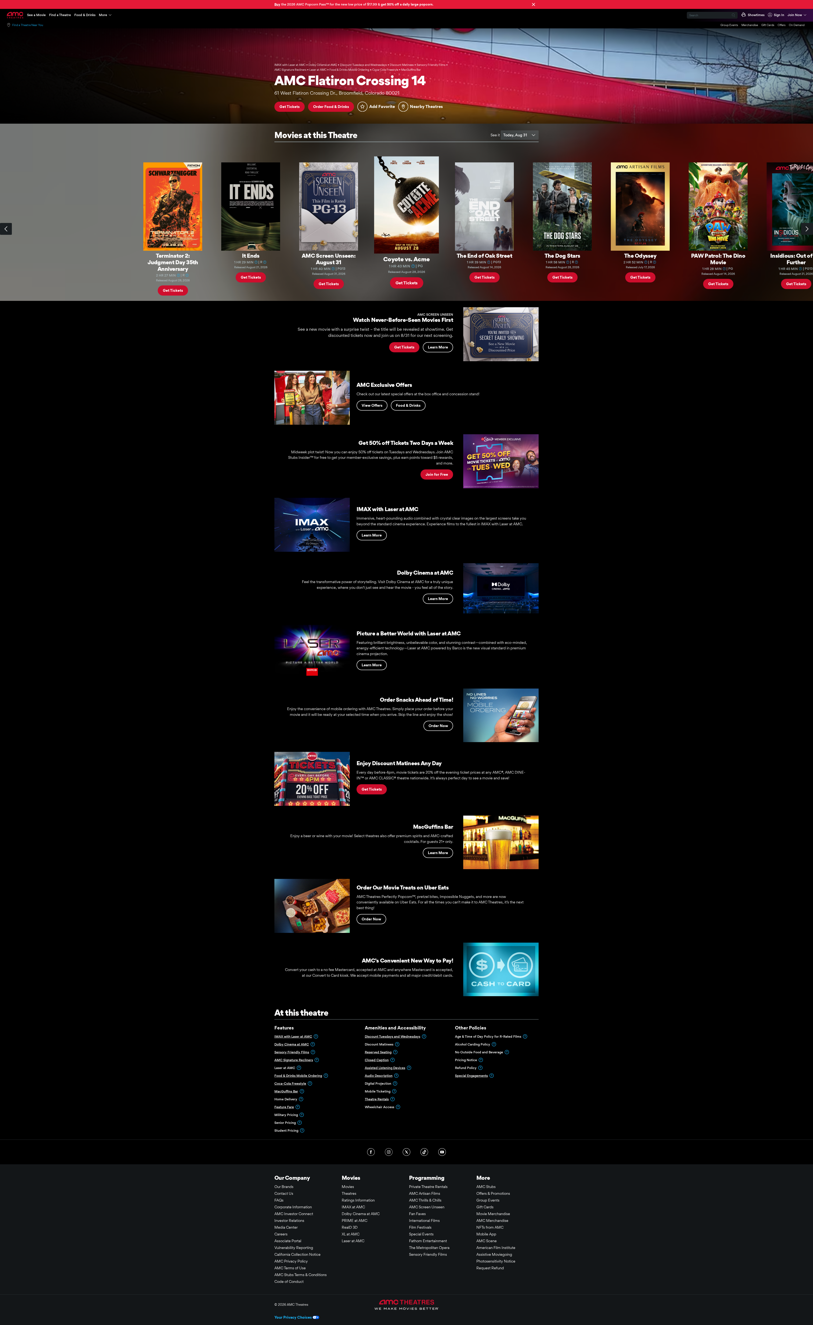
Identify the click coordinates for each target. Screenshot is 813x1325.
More (103, 15)
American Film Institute (495, 1247)
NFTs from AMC (489, 1227)
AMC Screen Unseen (426, 1207)
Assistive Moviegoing (494, 1254)
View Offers (372, 405)
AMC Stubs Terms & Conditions (300, 1274)
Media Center (286, 1227)
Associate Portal (287, 1241)
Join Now (795, 15)
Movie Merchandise (493, 1214)
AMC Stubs (486, 1186)
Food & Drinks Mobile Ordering (298, 1076)
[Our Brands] (406, 1304)
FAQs (278, 1200)
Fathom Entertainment (428, 1241)
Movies (348, 1186)
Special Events (421, 1234)
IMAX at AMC (353, 1207)
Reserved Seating (378, 1052)
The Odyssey (640, 255)
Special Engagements (471, 1076)
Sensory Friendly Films (291, 1052)
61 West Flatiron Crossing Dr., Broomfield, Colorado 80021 (337, 93)
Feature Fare (284, 1107)
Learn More (438, 347)
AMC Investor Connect (293, 1214)
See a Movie (36, 15)
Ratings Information (358, 1200)
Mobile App (486, 1234)
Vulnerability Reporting (293, 1247)
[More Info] (178, 275)
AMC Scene (486, 1241)
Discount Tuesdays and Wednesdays (392, 1037)
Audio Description (379, 1076)
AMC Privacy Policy (291, 1261)
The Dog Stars (562, 255)
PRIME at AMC (354, 1220)
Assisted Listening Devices (385, 1068)
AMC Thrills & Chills (425, 1200)
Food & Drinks (84, 15)
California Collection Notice (297, 1254)
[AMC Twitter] (406, 1152)
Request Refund (490, 1268)
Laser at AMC (353, 1241)
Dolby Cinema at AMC (291, 1044)
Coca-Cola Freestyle (290, 1084)
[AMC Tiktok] (424, 1152)
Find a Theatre (60, 15)
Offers (781, 25)
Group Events (729, 25)
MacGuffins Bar (286, 1091)
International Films (424, 1220)
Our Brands (283, 1186)
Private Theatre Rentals (428, 1186)
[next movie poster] (807, 229)
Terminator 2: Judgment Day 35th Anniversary (173, 262)
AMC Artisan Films (424, 1193)
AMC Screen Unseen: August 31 (328, 259)
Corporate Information (293, 1207)
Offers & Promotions (493, 1193)
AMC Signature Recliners (293, 1060)
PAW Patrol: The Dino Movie (718, 259)
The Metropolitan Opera (429, 1247)
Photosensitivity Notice (495, 1261)
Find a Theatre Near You (27, 25)
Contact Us (283, 1193)
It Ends (251, 255)
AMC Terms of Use (290, 1268)
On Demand (797, 25)
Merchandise (749, 25)
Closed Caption (377, 1060)
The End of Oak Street (484, 255)
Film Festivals (420, 1227)
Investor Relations (289, 1220)
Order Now (438, 725)
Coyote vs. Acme (406, 259)
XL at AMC (350, 1234)
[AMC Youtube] (442, 1152)
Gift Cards (767, 25)
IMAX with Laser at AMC (293, 1037)
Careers (281, 1234)
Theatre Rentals (377, 1099)
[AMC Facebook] (370, 1152)
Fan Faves (417, 1214)
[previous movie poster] (6, 229)
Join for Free (437, 474)
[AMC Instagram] (388, 1152)
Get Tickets (289, 106)
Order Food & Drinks (331, 106)
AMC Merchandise (492, 1220)
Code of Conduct (289, 1281)
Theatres (349, 1193)
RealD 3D (350, 1227)
